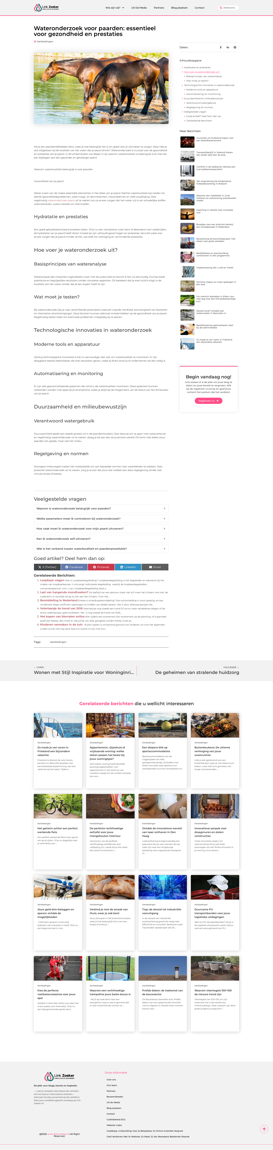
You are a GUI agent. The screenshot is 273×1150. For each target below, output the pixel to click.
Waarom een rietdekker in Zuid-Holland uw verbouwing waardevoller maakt (216, 198)
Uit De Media (139, 7)
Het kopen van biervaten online (62, 616)
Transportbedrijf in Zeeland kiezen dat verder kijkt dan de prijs (214, 153)
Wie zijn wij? (113, 7)
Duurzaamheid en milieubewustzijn (203, 98)
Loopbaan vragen (52, 580)
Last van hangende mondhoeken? (64, 592)
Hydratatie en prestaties (197, 67)
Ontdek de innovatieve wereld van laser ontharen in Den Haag (162, 832)
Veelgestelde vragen (195, 111)
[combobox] (228, 7)
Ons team (112, 1085)
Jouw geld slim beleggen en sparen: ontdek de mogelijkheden (55, 913)
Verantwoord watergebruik (201, 102)
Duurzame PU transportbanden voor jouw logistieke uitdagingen (212, 913)
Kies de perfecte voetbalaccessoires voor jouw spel (56, 994)
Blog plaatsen (179, 7)
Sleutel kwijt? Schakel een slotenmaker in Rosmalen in (211, 312)
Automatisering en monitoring (203, 94)
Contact (199, 7)
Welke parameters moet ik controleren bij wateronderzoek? (101, 518)
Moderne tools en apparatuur (202, 89)
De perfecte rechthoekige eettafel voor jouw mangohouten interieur (106, 832)
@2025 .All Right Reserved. (59, 1135)
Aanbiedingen (45, 41)
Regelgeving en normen (199, 107)
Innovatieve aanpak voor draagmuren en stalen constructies (210, 832)
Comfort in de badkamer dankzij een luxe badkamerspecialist (215, 168)
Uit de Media (113, 1102)
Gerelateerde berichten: (199, 120)
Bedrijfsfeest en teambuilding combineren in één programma (213, 254)
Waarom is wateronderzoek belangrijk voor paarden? (101, 508)
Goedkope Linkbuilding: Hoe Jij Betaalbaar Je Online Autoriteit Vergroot (145, 1131)
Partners (159, 7)
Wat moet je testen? (197, 80)
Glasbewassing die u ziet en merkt (214, 267)
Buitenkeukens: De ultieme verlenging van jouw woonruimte (212, 751)
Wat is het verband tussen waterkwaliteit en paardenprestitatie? (101, 548)
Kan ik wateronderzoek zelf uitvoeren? (101, 538)
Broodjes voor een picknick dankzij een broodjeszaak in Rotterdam (214, 225)
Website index (114, 1125)
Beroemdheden (115, 1096)
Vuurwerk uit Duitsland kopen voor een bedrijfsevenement (215, 139)
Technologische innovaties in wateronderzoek (209, 85)
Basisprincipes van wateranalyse (204, 76)
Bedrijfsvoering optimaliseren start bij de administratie (214, 326)
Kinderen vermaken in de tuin (61, 624)
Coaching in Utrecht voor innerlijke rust (214, 211)
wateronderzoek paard (61, 200)
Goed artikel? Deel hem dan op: (203, 116)
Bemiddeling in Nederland (59, 600)
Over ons (111, 1079)
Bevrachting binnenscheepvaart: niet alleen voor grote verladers (215, 240)
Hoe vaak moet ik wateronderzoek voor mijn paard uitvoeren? (101, 528)
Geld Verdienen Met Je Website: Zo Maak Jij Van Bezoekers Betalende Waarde (148, 1136)
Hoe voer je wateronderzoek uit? (202, 71)
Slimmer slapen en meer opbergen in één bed (216, 283)
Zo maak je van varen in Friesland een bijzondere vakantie (214, 340)
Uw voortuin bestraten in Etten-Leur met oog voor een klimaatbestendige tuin (216, 299)
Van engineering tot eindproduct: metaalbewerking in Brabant (213, 182)
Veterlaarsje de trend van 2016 (61, 608)
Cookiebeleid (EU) (116, 1119)
